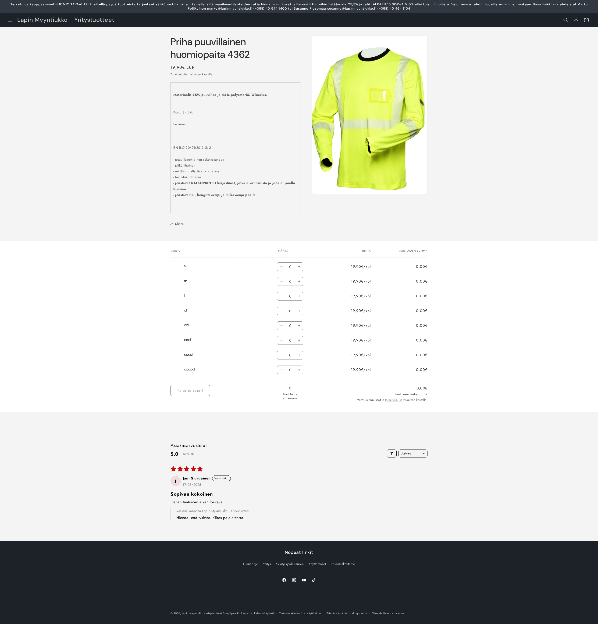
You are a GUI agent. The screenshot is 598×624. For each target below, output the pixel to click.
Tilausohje (250, 564)
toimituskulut (393, 400)
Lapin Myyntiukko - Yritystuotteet (202, 613)
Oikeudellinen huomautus (388, 613)
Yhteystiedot (359, 613)
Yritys (267, 564)
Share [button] (179, 223)
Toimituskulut (179, 74)
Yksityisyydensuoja (290, 564)
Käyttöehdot (317, 564)
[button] (10, 20)
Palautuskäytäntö (343, 564)
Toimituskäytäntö (337, 613)
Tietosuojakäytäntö (290, 613)
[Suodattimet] (392, 453)
